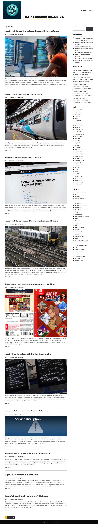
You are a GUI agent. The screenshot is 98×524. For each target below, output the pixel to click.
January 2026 (78, 125)
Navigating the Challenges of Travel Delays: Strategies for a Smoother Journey (82, 86)
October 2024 (78, 158)
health (76, 225)
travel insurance (79, 249)
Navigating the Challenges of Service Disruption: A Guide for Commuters (26, 411)
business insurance (80, 198)
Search (75, 26)
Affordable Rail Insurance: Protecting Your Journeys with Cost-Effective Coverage (83, 79)
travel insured (78, 251)
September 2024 (79, 160)
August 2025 (78, 136)
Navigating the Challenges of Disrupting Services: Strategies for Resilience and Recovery (32, 31)
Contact (91, 10)
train (76, 247)
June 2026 (77, 114)
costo (76, 218)
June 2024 (78, 167)
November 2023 (79, 182)
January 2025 (78, 151)
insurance (77, 229)
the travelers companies (81, 245)
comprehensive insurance (82, 216)
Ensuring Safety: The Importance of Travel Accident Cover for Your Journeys (84, 42)
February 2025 (78, 149)
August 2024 (78, 162)
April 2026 (77, 118)
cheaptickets (78, 212)
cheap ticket (78, 207)
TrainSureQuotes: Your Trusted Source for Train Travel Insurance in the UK (84, 60)
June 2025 (77, 140)
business (77, 196)
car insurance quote (80, 205)
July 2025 (77, 138)
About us (84, 10)
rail (75, 243)
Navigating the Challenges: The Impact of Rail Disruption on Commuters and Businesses (31, 221)
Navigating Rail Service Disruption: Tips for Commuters (21, 475)
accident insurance (80, 192)
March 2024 (78, 174)
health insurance (79, 227)
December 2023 (79, 180)
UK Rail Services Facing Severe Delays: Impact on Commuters (23, 157)
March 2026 (78, 120)
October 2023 (78, 185)
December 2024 (79, 154)
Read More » (8, 86)
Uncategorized (20, 34)
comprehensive (79, 214)
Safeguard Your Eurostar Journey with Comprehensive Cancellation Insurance (28, 453)
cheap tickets (78, 209)
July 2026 (77, 112)
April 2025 (77, 145)
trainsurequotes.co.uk (43, 17)
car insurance (78, 203)
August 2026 (78, 109)
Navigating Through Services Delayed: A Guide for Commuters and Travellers (28, 354)
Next (13, 517)
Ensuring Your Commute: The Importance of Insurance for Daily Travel (84, 48)
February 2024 (79, 176)
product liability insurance (82, 240)
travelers (77, 254)
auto (76, 194)
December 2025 (79, 127)
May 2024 (77, 169)
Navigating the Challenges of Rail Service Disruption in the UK (23, 94)
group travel (78, 223)
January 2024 (78, 178)
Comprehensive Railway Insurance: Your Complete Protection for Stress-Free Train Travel (83, 72)
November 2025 (79, 129)
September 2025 (79, 134)
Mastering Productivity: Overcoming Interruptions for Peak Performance (26, 496)
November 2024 (79, 156)
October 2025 (78, 132)
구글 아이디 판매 (77, 77)
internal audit (78, 231)
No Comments (10, 34)
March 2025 (78, 147)
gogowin (75, 70)
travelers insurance (80, 256)
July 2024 (77, 165)
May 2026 (77, 116)
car (75, 201)
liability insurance (79, 236)
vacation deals (79, 260)
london (76, 238)
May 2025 (77, 143)
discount (77, 220)
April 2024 (77, 171)
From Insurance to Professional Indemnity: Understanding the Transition (83, 54)
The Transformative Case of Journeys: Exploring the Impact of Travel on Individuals (30, 284)
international (78, 234)
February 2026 (78, 123)
